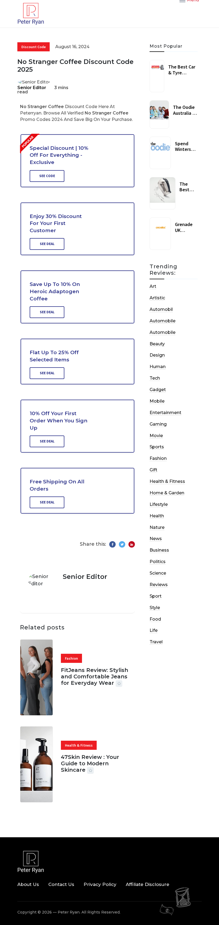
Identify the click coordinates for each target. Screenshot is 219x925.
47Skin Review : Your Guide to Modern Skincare (90, 763)
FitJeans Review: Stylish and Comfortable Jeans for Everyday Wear (94, 676)
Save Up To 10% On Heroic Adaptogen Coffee (55, 291)
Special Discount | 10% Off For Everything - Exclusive (59, 155)
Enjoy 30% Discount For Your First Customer (56, 223)
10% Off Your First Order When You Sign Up (58, 420)
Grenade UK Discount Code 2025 (185, 233)
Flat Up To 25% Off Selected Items (54, 356)
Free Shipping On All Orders (57, 485)
